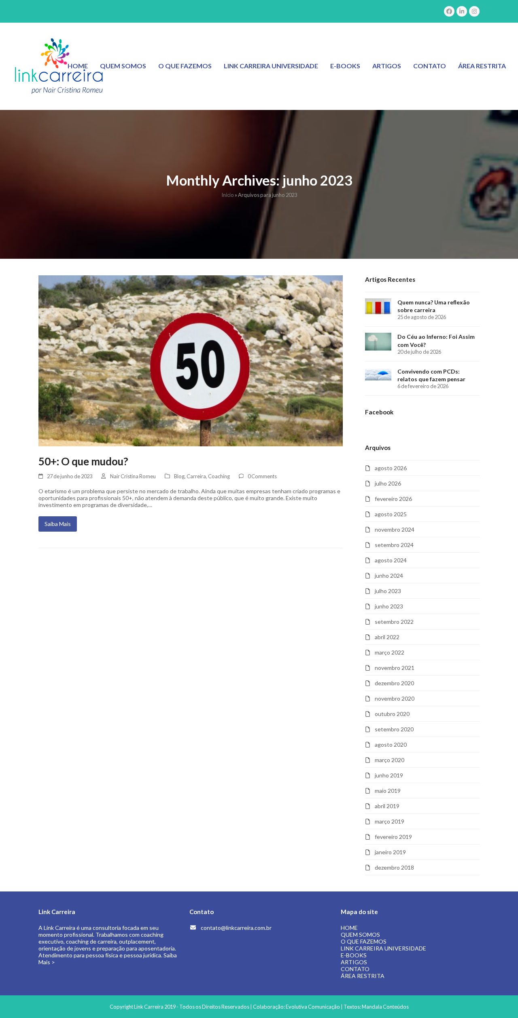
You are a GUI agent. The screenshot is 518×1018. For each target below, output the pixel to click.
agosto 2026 (391, 468)
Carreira (196, 476)
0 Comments (262, 476)
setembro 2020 (394, 729)
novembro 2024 (394, 529)
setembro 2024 (394, 544)
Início (227, 195)
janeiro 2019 (390, 852)
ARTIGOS (354, 962)
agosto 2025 (391, 514)
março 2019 (389, 821)
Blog (179, 476)
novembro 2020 (394, 698)
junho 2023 (389, 606)
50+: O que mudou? (83, 461)
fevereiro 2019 (393, 836)
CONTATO (355, 968)
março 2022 (389, 652)
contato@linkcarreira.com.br (236, 927)
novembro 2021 (394, 667)
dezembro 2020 (394, 683)
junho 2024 (389, 575)
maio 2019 (388, 790)
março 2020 (389, 759)
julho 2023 (388, 590)
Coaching (219, 476)
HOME (349, 927)
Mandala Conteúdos (385, 1006)
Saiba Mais (58, 523)
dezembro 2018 (394, 867)
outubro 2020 (392, 713)
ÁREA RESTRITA (362, 975)
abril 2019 (387, 806)
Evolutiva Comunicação (313, 1006)
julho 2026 (388, 483)
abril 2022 (387, 637)
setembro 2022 (394, 621)
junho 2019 (389, 775)
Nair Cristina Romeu (133, 476)
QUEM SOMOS (360, 934)
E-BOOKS (354, 955)
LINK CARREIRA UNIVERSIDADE (383, 948)
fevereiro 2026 (393, 498)
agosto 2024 (391, 560)
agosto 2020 (391, 744)
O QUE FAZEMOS (363, 941)
